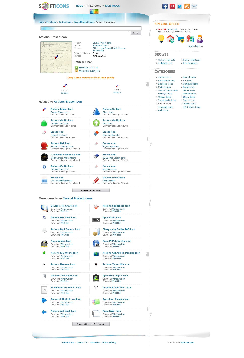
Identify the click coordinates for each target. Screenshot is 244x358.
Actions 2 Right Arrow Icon (66, 299)
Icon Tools (112, 5)
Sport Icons (188, 100)
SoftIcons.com (187, 342)
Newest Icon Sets (166, 60)
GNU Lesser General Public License (109, 48)
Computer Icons (190, 84)
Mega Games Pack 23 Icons (63, 158)
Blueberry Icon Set (111, 135)
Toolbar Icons (189, 103)
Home (79, 5)
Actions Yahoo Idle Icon (116, 264)
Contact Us (82, 342)
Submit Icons (68, 342)
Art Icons (187, 80)
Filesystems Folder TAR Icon (119, 229)
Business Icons (165, 84)
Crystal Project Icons (84, 22)
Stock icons (172, 29)
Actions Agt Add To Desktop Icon (121, 252)
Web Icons (163, 110)
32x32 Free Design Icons (114, 158)
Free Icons (94, 5)
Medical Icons (164, 97)
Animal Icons (189, 77)
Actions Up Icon (112, 109)
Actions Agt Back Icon (63, 311)
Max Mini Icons (109, 169)
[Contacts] (194, 8)
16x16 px (117, 92)
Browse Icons (194, 46)
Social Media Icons (167, 100)
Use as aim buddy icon (89, 71)
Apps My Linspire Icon (115, 275)
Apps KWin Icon (112, 311)
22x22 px (65, 93)
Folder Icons (189, 87)
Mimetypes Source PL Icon (66, 287)
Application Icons (166, 80)
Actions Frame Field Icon (117, 287)
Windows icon (67, 209)
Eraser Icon (57, 131)
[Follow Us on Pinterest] (172, 8)
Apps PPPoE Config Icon (117, 241)
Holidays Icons (165, 93)
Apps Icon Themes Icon (116, 299)
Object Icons (189, 97)
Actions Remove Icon (63, 264)
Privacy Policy (109, 342)
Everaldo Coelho (100, 45)
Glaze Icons (108, 112)
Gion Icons (107, 123)
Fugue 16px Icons (111, 146)
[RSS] (187, 8)
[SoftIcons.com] (54, 9)
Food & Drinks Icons (168, 90)
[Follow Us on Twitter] (179, 8)
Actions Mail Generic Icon (65, 229)
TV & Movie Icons (192, 107)
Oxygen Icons (109, 181)
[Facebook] (165, 8)
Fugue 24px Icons (59, 135)
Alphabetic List (165, 63)
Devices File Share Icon (64, 205)
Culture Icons (164, 87)
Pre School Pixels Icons (61, 181)
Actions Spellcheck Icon (116, 205)
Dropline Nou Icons (59, 169)
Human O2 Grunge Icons (62, 146)
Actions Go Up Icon (62, 120)
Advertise (95, 342)
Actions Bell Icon (60, 143)
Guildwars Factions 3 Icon (66, 154)
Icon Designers (190, 63)
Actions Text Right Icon (64, 275)
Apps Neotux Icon (61, 241)
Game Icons (189, 90)
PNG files (65, 211)
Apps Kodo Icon (112, 217)
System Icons (65, 22)
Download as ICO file (88, 68)
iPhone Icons (189, 93)
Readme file (98, 50)
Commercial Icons (192, 60)
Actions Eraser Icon (68, 101)
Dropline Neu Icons (59, 123)
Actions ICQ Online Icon (64, 252)
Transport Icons (165, 107)
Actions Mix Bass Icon (63, 217)
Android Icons (164, 77)
